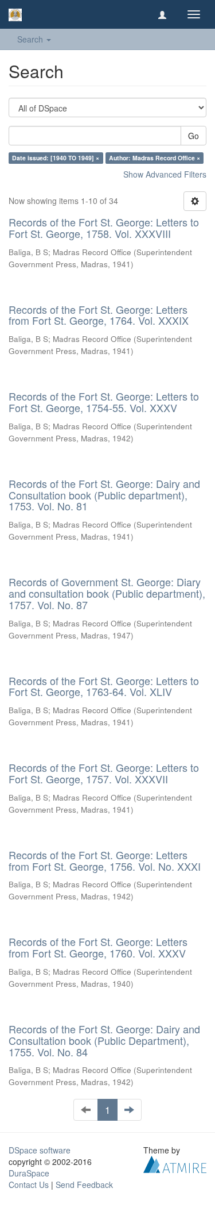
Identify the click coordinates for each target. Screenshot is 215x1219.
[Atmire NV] (174, 1163)
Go (193, 135)
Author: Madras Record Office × (154, 157)
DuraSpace (29, 1173)
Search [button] (31, 39)
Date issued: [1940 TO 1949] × (55, 157)
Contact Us (29, 1184)
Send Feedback (84, 1184)
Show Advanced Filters (164, 174)
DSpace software (40, 1150)
